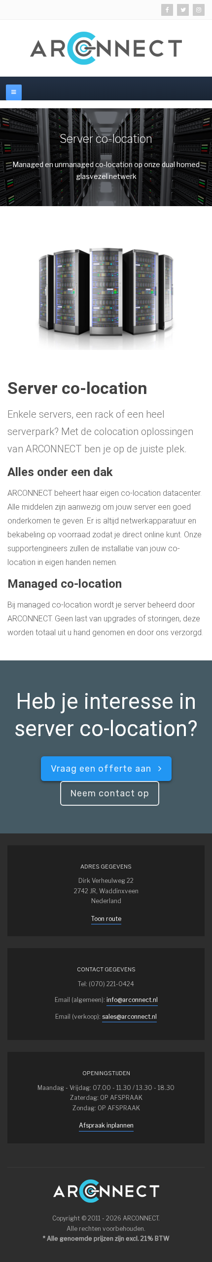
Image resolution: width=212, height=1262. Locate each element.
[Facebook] (167, 10)
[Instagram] (199, 10)
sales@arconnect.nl (129, 1016)
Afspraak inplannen (106, 1125)
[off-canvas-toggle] (14, 92)
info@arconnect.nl (132, 999)
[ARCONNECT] (106, 48)
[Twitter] (183, 10)
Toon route (106, 918)
